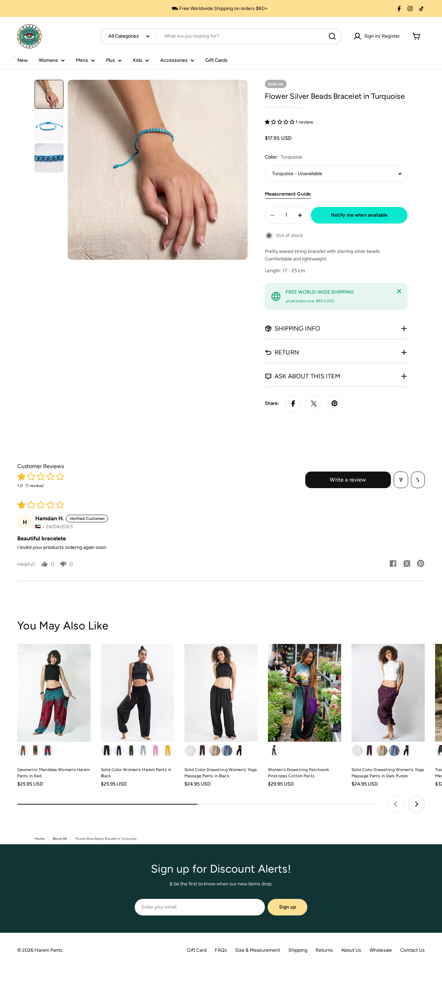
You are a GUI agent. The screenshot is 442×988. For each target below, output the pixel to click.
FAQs (221, 950)
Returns (324, 950)
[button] (280, 122)
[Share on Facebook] (293, 403)
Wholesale (380, 950)
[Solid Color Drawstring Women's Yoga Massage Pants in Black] (221, 693)
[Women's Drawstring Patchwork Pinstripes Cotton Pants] (304, 693)
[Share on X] (314, 403)
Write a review (348, 479)
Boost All (60, 838)
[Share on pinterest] (420, 564)
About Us (351, 950)
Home (39, 838)
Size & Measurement (257, 950)
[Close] (399, 291)
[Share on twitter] (407, 564)
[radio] (23, 750)
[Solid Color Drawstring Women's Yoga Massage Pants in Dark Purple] (388, 693)
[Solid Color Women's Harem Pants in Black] (137, 693)
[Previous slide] (395, 804)
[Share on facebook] (393, 564)
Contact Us (412, 950)
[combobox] (221, 36)
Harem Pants (49, 950)
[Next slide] (416, 804)
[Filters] (401, 480)
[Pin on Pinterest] (334, 403)
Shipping (297, 950)
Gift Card (196, 950)
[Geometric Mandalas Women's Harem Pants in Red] (53, 693)
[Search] (332, 36)
